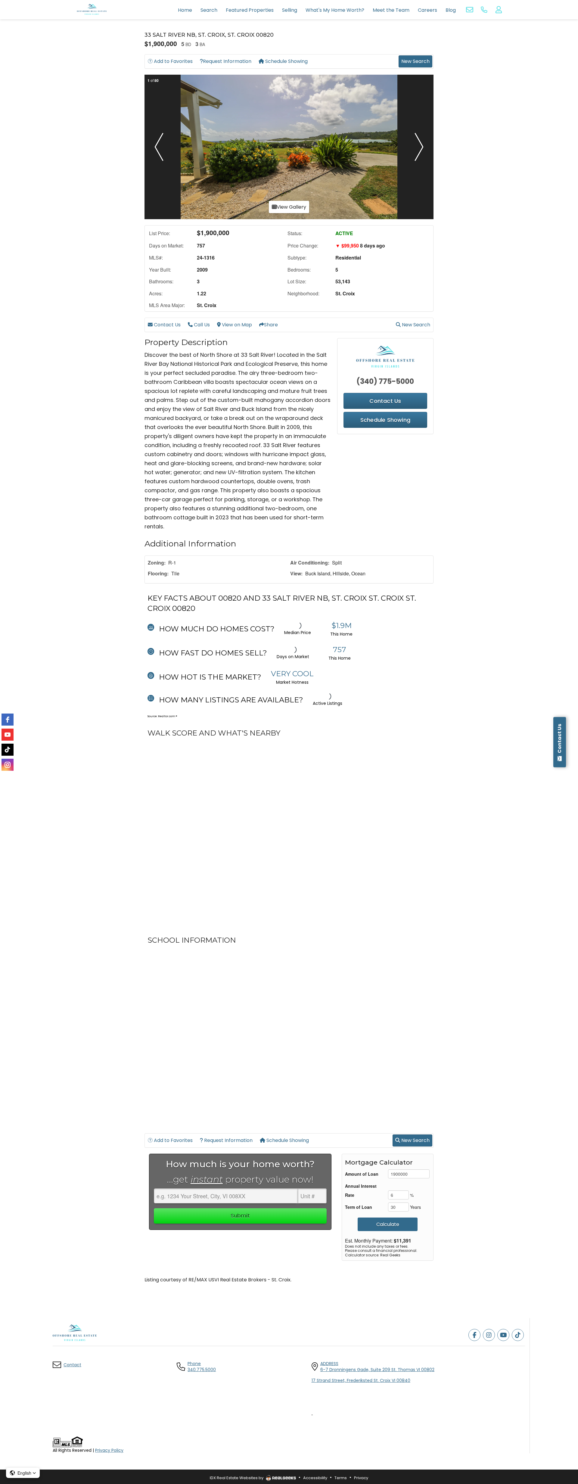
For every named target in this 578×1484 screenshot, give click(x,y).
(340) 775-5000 (385, 381)
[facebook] (8, 720)
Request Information (227, 61)
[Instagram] (8, 765)
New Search (415, 61)
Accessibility (315, 1478)
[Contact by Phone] (484, 9)
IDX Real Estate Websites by (237, 1478)
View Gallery (291, 207)
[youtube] (8, 735)
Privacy (361, 1478)
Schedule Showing (286, 61)
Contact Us (167, 324)
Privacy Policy (109, 1450)
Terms (340, 1478)
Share (271, 324)
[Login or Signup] (498, 9)
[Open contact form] (469, 9)
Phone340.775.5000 (202, 1367)
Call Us (201, 324)
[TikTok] (8, 750)
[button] (158, 147)
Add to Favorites (173, 61)
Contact (72, 1365)
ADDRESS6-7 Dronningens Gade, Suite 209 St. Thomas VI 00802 (377, 1367)
